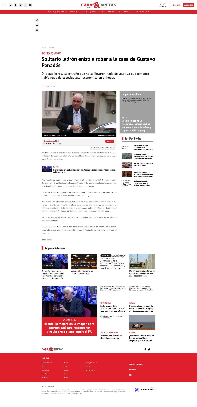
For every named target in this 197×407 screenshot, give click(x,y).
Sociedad (73, 12)
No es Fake (132, 332)
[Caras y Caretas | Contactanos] (153, 349)
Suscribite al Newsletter (136, 364)
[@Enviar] (37, 30)
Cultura (111, 12)
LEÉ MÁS (56, 167)
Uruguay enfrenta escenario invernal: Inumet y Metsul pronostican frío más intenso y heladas (143, 157)
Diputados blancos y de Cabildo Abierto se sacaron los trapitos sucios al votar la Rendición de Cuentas (143, 175)
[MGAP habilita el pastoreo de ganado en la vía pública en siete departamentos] (142, 268)
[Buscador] (11, 5)
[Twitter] (37, 25)
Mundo (94, 12)
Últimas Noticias (47, 363)
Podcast (87, 366)
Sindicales (85, 12)
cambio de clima (135, 265)
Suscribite (109, 141)
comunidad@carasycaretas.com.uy (56, 391)
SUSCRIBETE (188, 5)
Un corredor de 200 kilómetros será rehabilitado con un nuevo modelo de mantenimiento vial (143, 149)
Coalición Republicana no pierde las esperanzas (82, 272)
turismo (132, 303)
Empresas (128, 12)
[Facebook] (37, 20)
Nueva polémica (106, 255)
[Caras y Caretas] (52, 351)
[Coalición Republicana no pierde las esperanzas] (84, 268)
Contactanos (132, 369)
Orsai (103, 12)
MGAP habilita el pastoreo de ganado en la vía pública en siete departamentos (142, 273)
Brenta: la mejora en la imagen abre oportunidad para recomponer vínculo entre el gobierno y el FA (84, 170)
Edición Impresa (90, 370)
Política (51, 12)
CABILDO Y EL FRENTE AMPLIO (80, 265)
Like (119, 12)
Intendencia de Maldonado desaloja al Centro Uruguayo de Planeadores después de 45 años (141, 310)
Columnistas (62, 12)
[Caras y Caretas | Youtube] (30, 5)
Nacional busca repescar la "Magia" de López (143, 164)
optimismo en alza (48, 265)
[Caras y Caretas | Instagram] (25, 5)
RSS (130, 375)
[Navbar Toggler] (6, 5)
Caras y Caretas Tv (142, 12)
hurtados (49, 240)
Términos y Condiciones (48, 386)
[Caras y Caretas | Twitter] (20, 5)
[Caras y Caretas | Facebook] (16, 5)
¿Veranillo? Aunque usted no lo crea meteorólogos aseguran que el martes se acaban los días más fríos (141, 339)
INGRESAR (176, 5)
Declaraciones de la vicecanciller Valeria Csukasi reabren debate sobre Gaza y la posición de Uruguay (136, 125)
